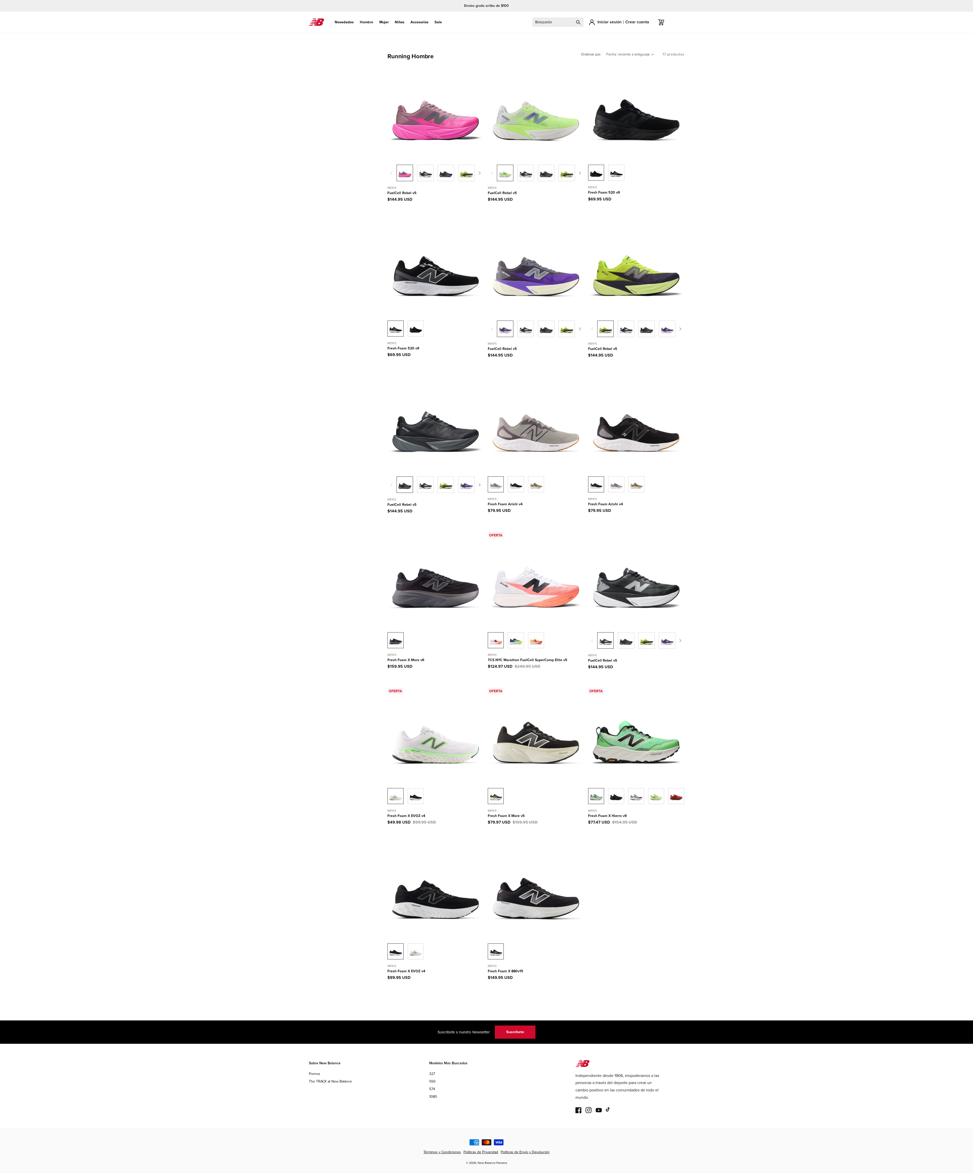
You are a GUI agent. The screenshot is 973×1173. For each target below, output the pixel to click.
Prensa (314, 1073)
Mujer (384, 22)
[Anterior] (391, 173)
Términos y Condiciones (442, 1152)
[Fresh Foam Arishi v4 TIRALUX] (536, 484)
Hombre (366, 22)
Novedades (344, 22)
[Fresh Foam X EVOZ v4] (416, 796)
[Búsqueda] (578, 22)
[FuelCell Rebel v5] (425, 173)
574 (432, 1089)
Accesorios (419, 22)
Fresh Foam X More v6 (405, 660)
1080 (433, 1096)
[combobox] (558, 22)
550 (432, 1081)
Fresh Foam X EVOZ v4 (406, 816)
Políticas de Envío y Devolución (525, 1152)
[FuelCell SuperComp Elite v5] (516, 640)
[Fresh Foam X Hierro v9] (616, 796)
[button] (344, 22)
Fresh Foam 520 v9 (604, 192)
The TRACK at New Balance (330, 1081)
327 (432, 1073)
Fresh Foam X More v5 (506, 816)
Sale (438, 22)
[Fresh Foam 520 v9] (616, 173)
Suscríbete (515, 1032)
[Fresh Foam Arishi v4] (516, 484)
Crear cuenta (637, 22)
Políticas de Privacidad (480, 1152)
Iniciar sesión (609, 22)
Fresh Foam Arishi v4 (505, 504)
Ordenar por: (591, 54)
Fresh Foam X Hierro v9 (607, 816)
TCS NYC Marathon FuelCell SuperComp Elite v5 (527, 660)
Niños (399, 22)
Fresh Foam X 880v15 (505, 971)
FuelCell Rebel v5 (402, 193)
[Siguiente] (480, 173)
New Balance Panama (492, 1163)
